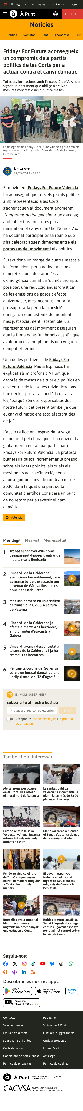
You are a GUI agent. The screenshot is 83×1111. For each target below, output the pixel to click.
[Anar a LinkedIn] (25, 972)
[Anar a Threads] (62, 963)
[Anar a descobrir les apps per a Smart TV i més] (21, 1002)
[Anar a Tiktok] (34, 963)
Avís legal (49, 1056)
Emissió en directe (15, 1033)
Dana (45, 35)
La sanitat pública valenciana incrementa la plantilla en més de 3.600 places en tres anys (60, 794)
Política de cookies (55, 1063)
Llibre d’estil (51, 1048)
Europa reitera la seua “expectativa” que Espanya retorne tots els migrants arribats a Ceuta (21, 836)
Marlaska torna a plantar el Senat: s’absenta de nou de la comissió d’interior (61, 834)
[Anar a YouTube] (43, 963)
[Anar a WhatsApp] (72, 963)
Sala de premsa (13, 1025)
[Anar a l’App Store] (48, 991)
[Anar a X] (16, 963)
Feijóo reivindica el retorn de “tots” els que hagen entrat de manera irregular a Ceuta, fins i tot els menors (21, 881)
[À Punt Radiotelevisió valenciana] (25, 1077)
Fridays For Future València (52, 187)
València (17, 517)
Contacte (9, 1017)
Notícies (41, 24)
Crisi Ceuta (56, 4)
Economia (62, 35)
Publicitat (49, 1017)
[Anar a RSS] (34, 972)
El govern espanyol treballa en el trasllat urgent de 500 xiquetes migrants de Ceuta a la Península (59, 881)
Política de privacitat (17, 1063)
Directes (72, 14)
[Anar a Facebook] (6, 963)
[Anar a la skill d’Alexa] (71, 991)
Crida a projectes (54, 1040)
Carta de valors (13, 1048)
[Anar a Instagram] (25, 963)
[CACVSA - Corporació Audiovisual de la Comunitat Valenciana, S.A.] (33, 1088)
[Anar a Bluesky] (53, 963)
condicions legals (44, 719)
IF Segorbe (18, 4)
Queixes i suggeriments (58, 1033)
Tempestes (37, 4)
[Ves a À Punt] (22, 14)
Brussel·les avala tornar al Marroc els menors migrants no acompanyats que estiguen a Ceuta (21, 925)
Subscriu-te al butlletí (17, 1040)
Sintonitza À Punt (54, 1025)
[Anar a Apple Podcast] (15, 972)
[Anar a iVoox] (6, 972)
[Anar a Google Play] (17, 991)
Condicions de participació (21, 1056)
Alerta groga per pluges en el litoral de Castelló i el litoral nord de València (21, 792)
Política (11, 35)
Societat (29, 35)
